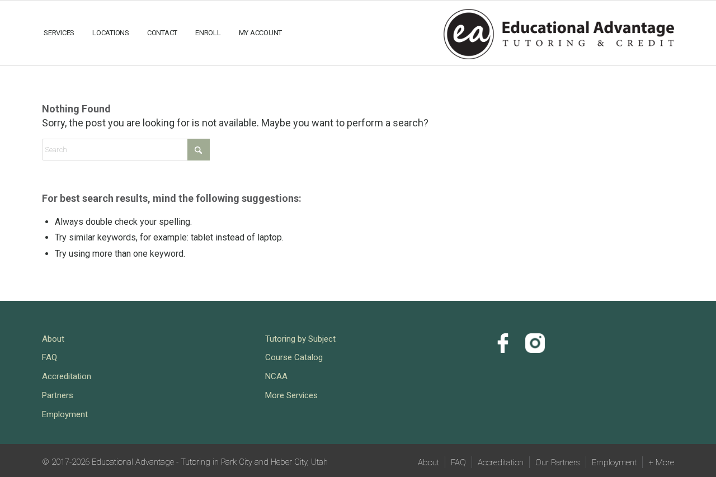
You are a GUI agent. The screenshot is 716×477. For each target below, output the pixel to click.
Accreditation (66, 376)
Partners (57, 395)
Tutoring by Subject (300, 339)
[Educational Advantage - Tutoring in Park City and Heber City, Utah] (559, 32)
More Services (291, 395)
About (53, 339)
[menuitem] (59, 33)
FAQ (49, 357)
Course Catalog (294, 357)
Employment (65, 414)
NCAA (276, 376)
